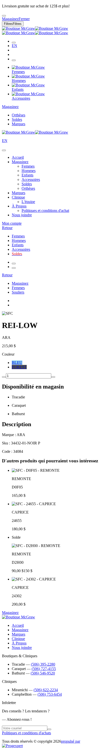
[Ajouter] (53, 377)
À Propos (19, 206)
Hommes (29, 171)
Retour (7, 228)
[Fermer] (4, 150)
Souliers (18, 292)
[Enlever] (4, 377)
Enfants (27, 175)
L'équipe (28, 202)
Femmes (28, 166)
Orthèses (18, 115)
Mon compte (12, 223)
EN (14, 46)
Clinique (18, 197)
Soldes (17, 119)
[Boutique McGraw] (35, 30)
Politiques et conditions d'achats (26, 733)
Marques (18, 124)
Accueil (18, 157)
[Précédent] (14, 263)
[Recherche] (14, 42)
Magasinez (10, 107)
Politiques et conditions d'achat (45, 210)
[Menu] (14, 60)
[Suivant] (14, 268)
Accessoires (31, 179)
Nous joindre (22, 215)
